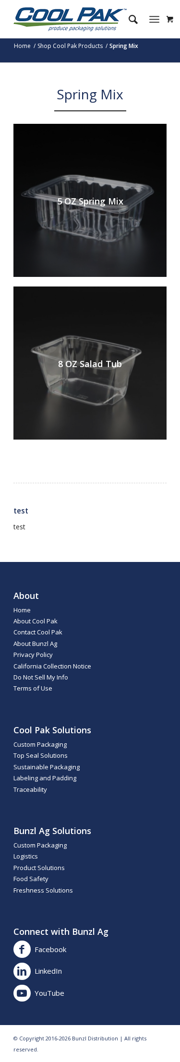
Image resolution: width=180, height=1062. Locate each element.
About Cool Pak (35, 621)
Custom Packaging (40, 744)
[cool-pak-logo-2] (74, 19)
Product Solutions (39, 867)
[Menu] (154, 19)
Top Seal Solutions (40, 755)
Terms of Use (32, 688)
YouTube (49, 993)
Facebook (50, 949)
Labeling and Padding (44, 778)
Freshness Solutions (43, 890)
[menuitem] (128, 19)
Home (22, 610)
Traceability (30, 789)
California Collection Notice (52, 666)
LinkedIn (48, 971)
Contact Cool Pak (37, 632)
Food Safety (30, 878)
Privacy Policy (33, 654)
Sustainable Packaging (46, 767)
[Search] (128, 19)
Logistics (25, 856)
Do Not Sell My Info (40, 677)
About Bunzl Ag (35, 643)
